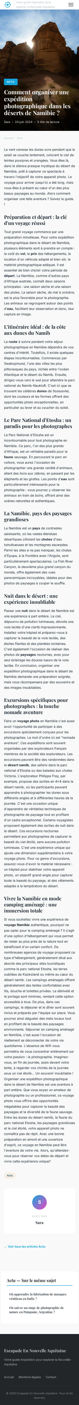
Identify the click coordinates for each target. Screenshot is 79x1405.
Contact (51, 1377)
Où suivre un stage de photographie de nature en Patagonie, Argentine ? (36, 1310)
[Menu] (71, 4)
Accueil (8, 138)
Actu (11, 81)
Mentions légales (30, 1377)
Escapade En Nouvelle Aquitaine (35, 1350)
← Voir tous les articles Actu (24, 1246)
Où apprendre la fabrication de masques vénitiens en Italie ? (37, 1296)
